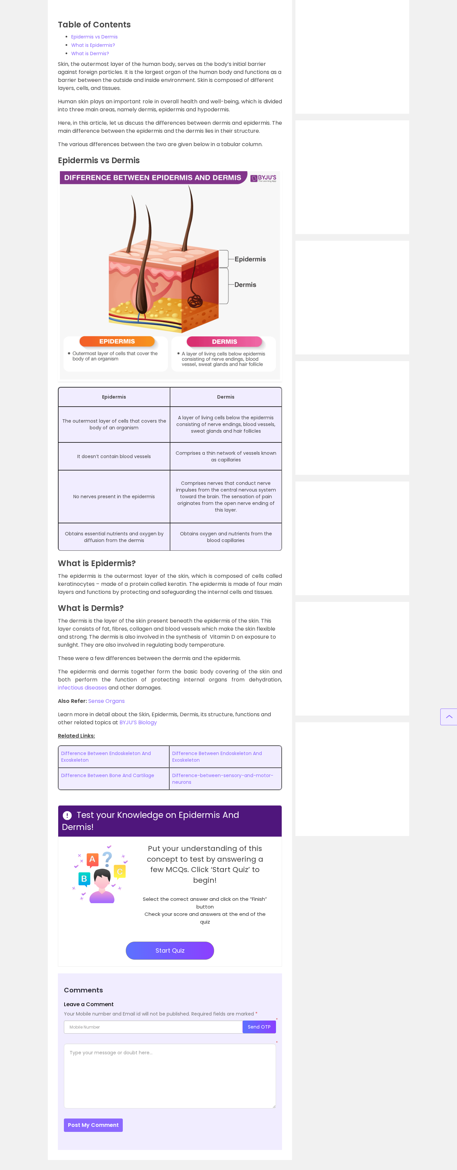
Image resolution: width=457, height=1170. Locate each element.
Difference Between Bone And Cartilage (107, 775)
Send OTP (259, 1027)
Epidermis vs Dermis (94, 36)
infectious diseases (82, 688)
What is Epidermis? (93, 45)
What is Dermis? (90, 53)
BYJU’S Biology (138, 722)
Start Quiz (170, 950)
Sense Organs (106, 701)
